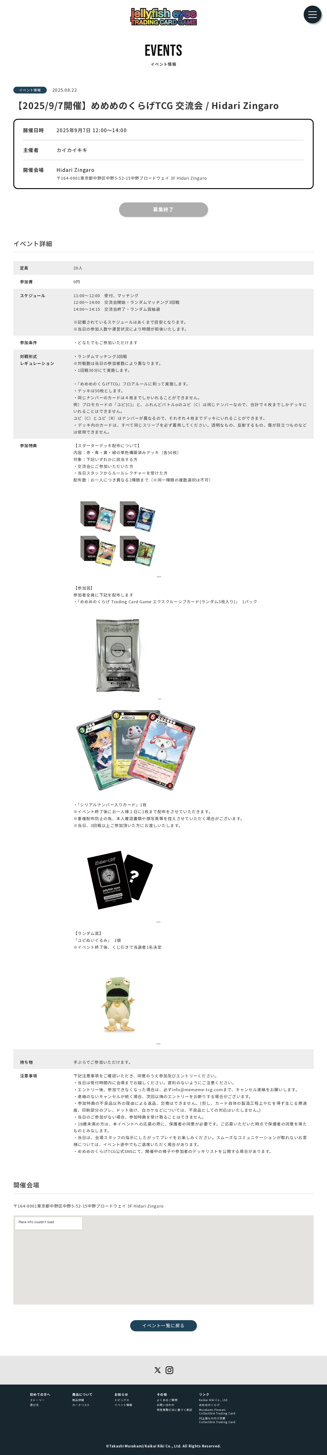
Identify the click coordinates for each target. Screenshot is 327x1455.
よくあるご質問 (167, 1400)
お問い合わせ (166, 1405)
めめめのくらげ (209, 1405)
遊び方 (34, 1405)
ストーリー (37, 1400)
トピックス (122, 1400)
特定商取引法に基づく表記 (174, 1410)
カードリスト (81, 1405)
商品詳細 (78, 1400)
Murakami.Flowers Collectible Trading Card (217, 1411)
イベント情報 (123, 1405)
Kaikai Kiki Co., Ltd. (213, 1400)
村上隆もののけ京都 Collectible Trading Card (217, 1420)
